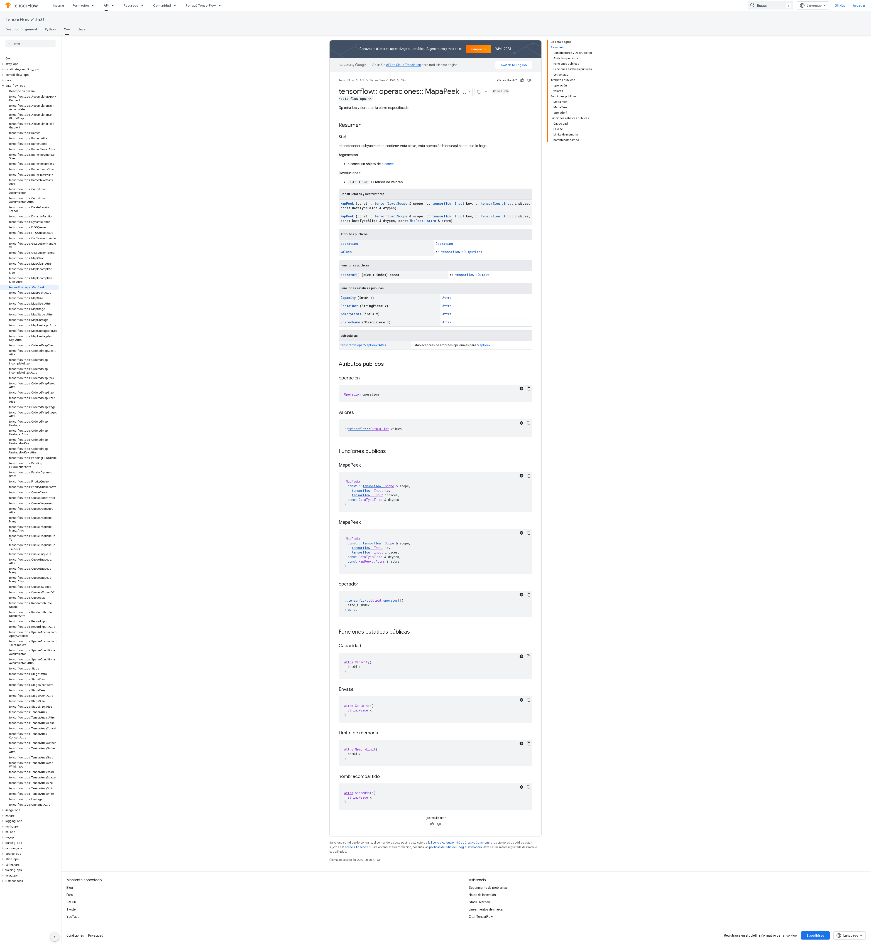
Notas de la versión (482, 895)
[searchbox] (30, 43)
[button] (29, 64)
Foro (69, 895)
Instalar (58, 5)
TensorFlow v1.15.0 (24, 19)
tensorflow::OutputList (461, 252)
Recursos (131, 5)
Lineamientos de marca (486, 909)
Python (50, 29)
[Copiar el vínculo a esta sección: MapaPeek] (365, 465)
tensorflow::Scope (390, 203)
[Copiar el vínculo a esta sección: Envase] (358, 689)
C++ (67, 29)
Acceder (859, 5)
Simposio (478, 49)
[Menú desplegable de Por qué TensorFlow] (221, 5)
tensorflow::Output (472, 275)
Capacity (348, 297)
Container (349, 306)
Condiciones (75, 935)
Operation (444, 243)
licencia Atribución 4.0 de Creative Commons (460, 842)
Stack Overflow (480, 902)
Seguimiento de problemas (488, 887)
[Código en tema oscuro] (521, 388)
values (346, 252)
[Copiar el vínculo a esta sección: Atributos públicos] (389, 364)
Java (81, 29)
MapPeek (347, 203)
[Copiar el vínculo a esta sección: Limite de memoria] (382, 733)
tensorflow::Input (448, 203)
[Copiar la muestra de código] (528, 388)
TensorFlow (346, 80)
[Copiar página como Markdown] (479, 92)
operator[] (350, 275)
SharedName (350, 322)
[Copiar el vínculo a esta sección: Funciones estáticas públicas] (415, 632)
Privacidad (95, 935)
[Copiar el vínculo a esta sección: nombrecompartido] (384, 777)
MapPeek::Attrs (423, 221)
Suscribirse (815, 935)
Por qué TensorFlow (201, 5)
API (106, 5)
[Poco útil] (529, 80)
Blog (69, 887)
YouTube (72, 916)
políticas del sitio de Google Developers (455, 847)
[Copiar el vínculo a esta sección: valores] (358, 413)
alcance (388, 164)
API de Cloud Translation (403, 65)
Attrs (446, 297)
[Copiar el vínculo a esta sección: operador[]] (365, 584)
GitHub (840, 5)
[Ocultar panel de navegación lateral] (54, 936)
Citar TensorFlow (481, 916)
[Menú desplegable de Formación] (94, 5)
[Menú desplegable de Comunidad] (176, 5)
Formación (81, 5)
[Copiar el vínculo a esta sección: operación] (364, 378)
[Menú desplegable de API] (114, 5)
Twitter (71, 909)
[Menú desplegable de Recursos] (143, 5)
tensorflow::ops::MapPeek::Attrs (363, 345)
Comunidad (162, 5)
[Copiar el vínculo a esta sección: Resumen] (366, 125)
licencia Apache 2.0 (357, 847)
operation (349, 243)
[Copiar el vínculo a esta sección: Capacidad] (365, 646)
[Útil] (522, 80)
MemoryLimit (350, 314)
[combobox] (770, 5)
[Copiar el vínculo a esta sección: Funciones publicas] (391, 451)
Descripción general (21, 29)
